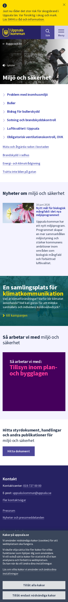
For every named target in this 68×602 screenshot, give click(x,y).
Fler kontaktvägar (14, 500)
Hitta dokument (18, 451)
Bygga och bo (14, 43)
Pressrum (9, 511)
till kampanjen (16, 315)
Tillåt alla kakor (34, 585)
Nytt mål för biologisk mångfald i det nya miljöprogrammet (50, 211)
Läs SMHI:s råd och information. (23, 19)
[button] (64, 4)
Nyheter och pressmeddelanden (23, 517)
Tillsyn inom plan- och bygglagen (33, 370)
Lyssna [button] (11, 65)
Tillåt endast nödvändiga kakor (34, 595)
